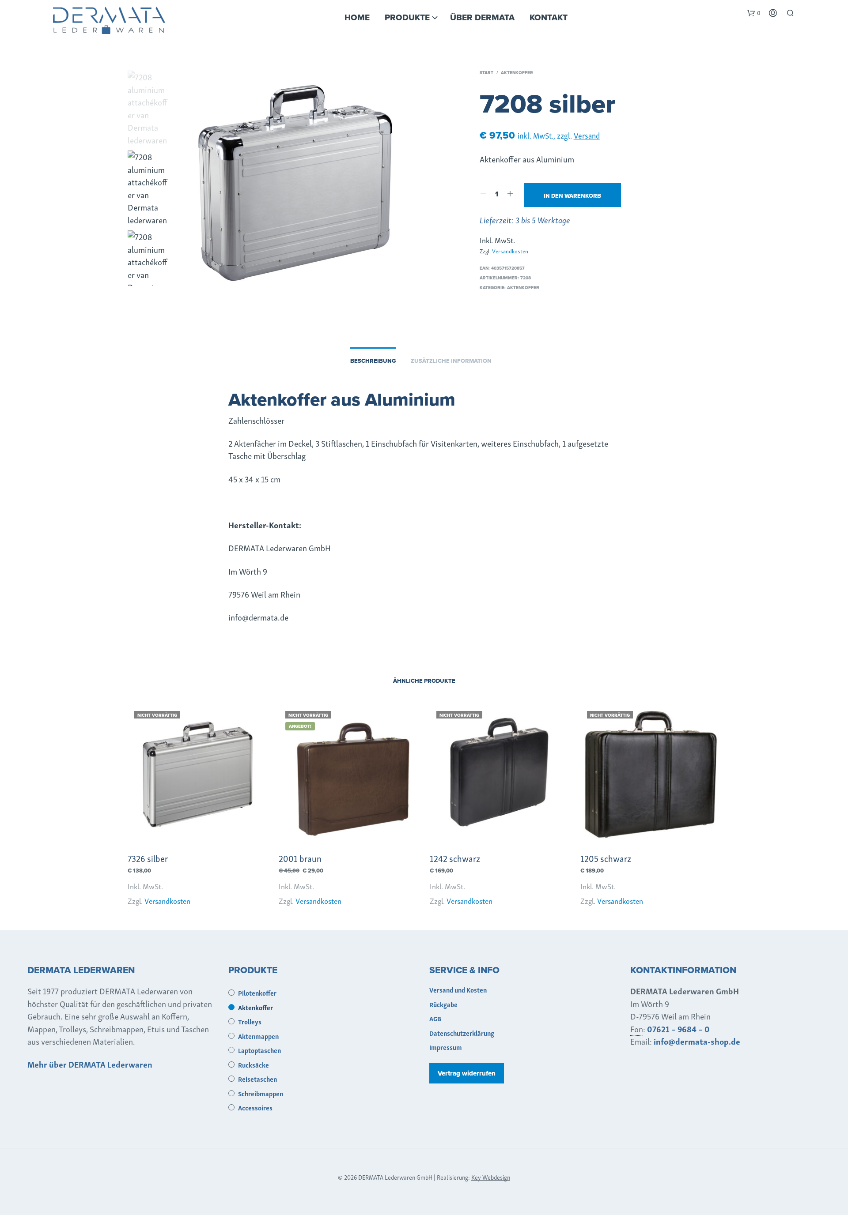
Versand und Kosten (458, 989)
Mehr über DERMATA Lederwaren (89, 1064)
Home (357, 17)
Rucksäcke (253, 1064)
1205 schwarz (605, 858)
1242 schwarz (455, 858)
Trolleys (249, 1021)
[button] (754, 12)
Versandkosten (510, 251)
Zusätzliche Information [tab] (451, 361)
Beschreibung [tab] (373, 361)
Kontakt (549, 17)
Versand (587, 135)
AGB (435, 1018)
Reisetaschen (257, 1078)
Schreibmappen (260, 1093)
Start (486, 72)
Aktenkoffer (517, 72)
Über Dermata (482, 17)
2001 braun (300, 858)
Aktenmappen (258, 1036)
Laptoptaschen (259, 1050)
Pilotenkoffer (257, 992)
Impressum (445, 1047)
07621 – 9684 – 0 (678, 1028)
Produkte (407, 17)
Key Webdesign (490, 1177)
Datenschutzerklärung (461, 1032)
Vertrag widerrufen (467, 1073)
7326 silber (148, 858)
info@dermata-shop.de (697, 1041)
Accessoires (255, 1107)
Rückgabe (443, 1004)
